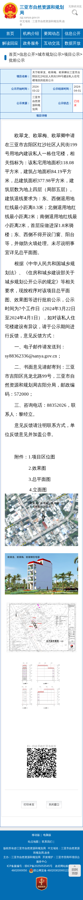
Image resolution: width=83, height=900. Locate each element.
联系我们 (47, 841)
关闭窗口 (54, 804)
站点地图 (33, 841)
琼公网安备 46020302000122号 (52, 870)
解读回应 (10, 43)
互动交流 (52, 43)
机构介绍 (31, 33)
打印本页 (29, 804)
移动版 (36, 835)
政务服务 (31, 43)
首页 (10, 33)
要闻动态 (52, 33)
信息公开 (73, 33)
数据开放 (73, 43)
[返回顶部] (75, 870)
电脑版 (47, 835)
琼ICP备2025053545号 (38, 866)
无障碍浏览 (75, 6)
